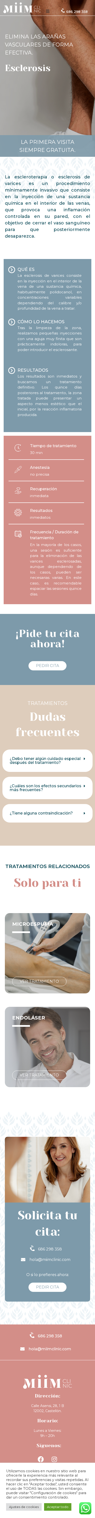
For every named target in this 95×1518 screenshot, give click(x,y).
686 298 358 (77, 11)
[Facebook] (41, 1459)
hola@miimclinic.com (49, 1259)
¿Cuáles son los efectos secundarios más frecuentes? (45, 788)
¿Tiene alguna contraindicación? (41, 813)
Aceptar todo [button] (57, 1507)
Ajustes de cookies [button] (24, 1507)
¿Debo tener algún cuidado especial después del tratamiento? (45, 760)
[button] (47, 11)
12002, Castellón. (47, 1411)
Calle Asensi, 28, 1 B (47, 1406)
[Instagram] (54, 1459)
